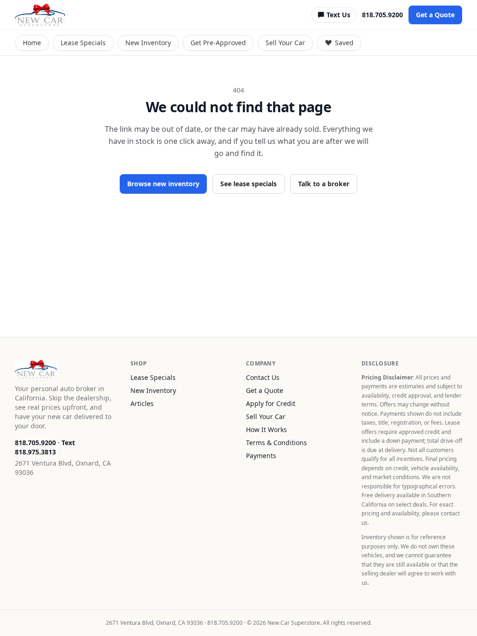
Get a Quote (435, 14)
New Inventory (148, 42)
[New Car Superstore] (40, 15)
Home (32, 42)
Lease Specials (83, 42)
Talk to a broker (323, 183)
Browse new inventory (163, 183)
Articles (142, 403)
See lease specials (248, 183)
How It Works (266, 429)
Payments (261, 455)
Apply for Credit (270, 403)
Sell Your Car (285, 42)
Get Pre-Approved (218, 42)
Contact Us (262, 377)
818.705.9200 (382, 14)
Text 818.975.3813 (45, 447)
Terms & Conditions (276, 442)
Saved (344, 42)
